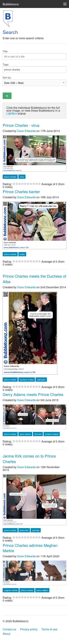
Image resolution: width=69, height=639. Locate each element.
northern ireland (51, 434)
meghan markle (10, 590)
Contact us (9, 629)
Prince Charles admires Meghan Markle (30, 547)
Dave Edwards (26, 131)
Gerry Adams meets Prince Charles (33, 394)
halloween (41, 379)
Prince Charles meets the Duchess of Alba (34, 278)
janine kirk (24, 530)
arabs (22, 254)
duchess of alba (26, 379)
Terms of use (49, 629)
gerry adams (25, 434)
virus (22, 176)
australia (35, 530)
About (6, 634)
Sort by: (7, 77)
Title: (5, 51)
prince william (42, 590)
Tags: (6, 64)
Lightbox (11, 113)
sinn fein (37, 434)
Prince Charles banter (21, 191)
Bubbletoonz (11, 4)
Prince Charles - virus (21, 125)
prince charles (10, 176)
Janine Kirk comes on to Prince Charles (29, 458)
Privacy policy (29, 629)
